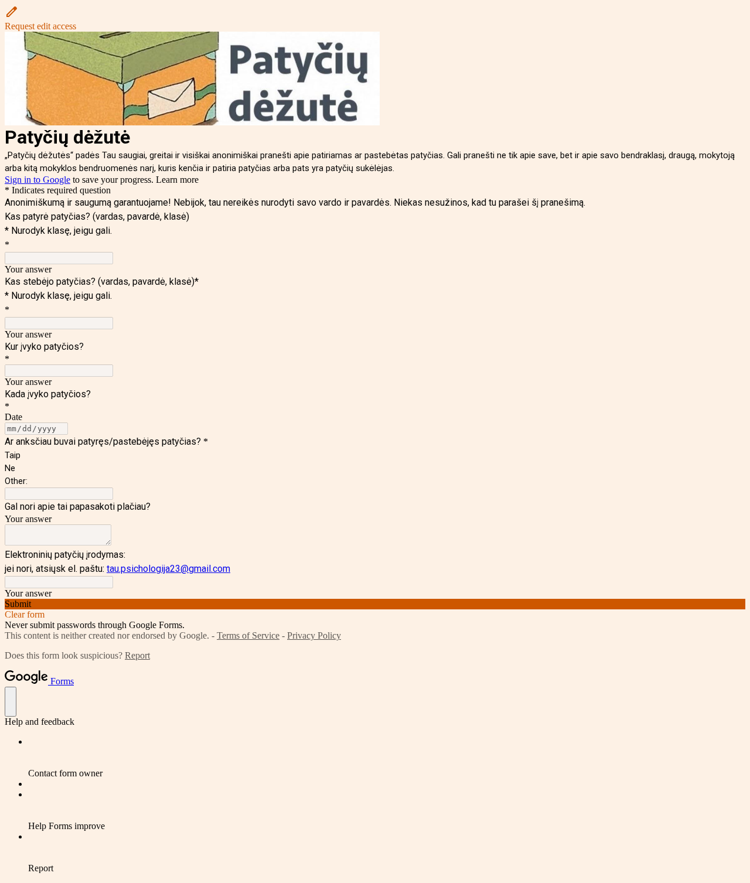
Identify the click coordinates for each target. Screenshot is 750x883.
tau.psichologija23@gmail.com (168, 568)
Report (137, 655)
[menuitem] (386, 758)
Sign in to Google (37, 180)
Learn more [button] (177, 180)
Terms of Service (248, 635)
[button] (375, 18)
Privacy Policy (314, 635)
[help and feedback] (10, 702)
